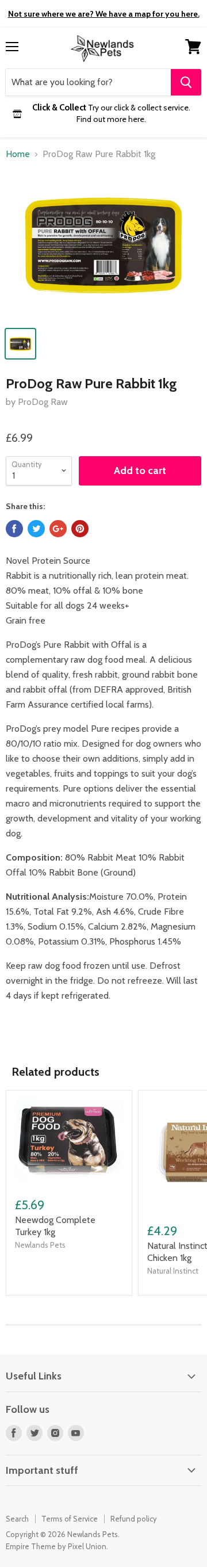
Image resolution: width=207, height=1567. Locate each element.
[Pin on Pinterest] (80, 528)
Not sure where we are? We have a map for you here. (104, 14)
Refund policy (133, 1518)
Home (18, 154)
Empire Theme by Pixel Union (56, 1546)
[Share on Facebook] (14, 528)
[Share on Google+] (58, 528)
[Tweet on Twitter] (36, 528)
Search (17, 1518)
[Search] (186, 82)
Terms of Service (69, 1518)
